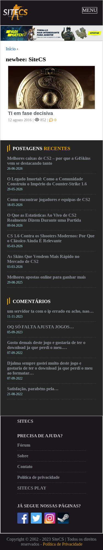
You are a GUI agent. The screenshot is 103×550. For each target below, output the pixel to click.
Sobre (22, 455)
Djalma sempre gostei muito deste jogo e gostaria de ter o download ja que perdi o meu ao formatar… (50, 368)
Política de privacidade (38, 477)
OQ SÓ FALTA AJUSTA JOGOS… (40, 326)
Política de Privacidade (62, 544)
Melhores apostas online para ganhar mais (46, 277)
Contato (24, 466)
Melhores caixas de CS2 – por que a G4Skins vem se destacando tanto (48, 161)
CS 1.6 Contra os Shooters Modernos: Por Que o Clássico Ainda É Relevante (50, 238)
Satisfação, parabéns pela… (33, 388)
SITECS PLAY (31, 488)
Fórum (23, 445)
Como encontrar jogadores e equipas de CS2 (48, 199)
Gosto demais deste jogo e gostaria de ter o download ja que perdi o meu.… (46, 345)
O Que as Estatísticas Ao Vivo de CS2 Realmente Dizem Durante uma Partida (44, 217)
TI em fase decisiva (30, 113)
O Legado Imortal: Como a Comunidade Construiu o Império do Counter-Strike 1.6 (47, 181)
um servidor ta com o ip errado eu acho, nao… (50, 311)
